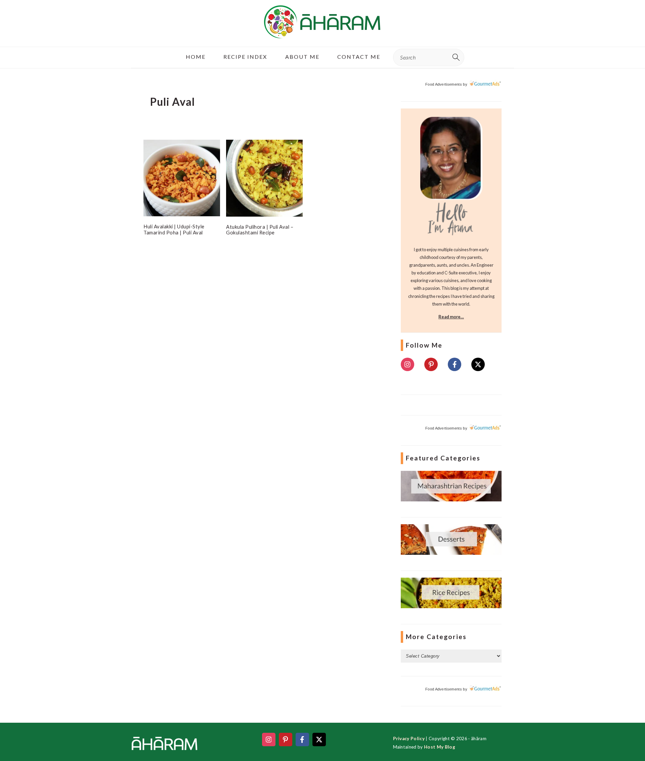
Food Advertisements (443, 84)
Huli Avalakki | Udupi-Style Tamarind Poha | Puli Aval (174, 229)
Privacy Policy (409, 738)
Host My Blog (439, 747)
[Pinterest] (431, 364)
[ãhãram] (322, 32)
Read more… (451, 316)
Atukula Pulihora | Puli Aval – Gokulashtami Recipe (259, 230)
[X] (478, 364)
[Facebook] (454, 364)
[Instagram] (407, 364)
